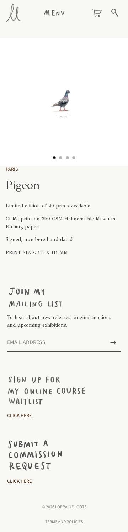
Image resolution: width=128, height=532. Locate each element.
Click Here (19, 416)
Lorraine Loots (70, 507)
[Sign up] (113, 342)
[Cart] (97, 12)
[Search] (115, 12)
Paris (12, 169)
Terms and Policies (64, 522)
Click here (19, 481)
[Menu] (54, 13)
